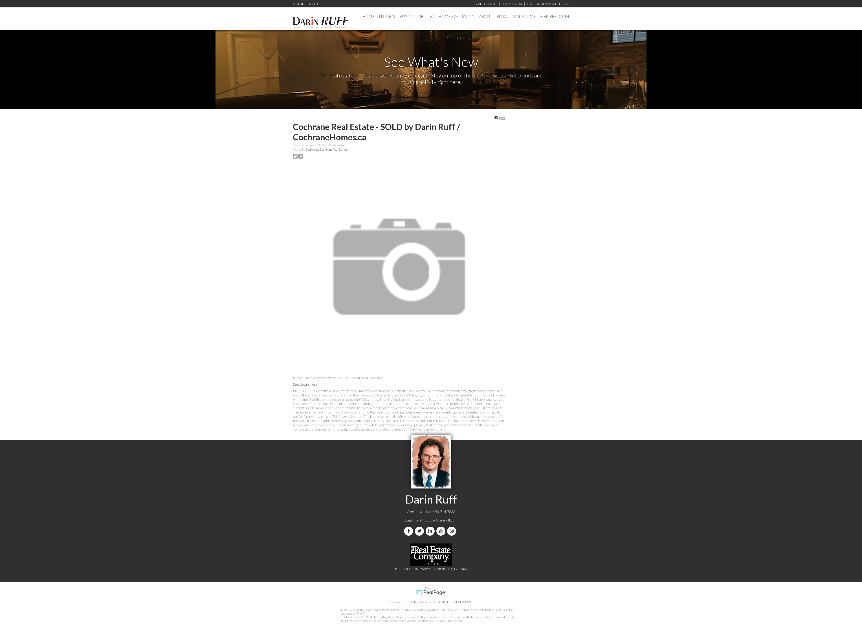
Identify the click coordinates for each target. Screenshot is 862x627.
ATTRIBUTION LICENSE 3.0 (454, 602)
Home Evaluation (457, 16)
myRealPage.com (431, 593)
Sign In (298, 4)
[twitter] (420, 531)
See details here (305, 384)
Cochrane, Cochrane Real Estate (326, 149)
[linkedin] (431, 531)
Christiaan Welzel (418, 602)
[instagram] (452, 531)
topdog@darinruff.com (440, 520)
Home (368, 16)
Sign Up (315, 4)
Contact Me (523, 16)
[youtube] (441, 531)
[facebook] (409, 531)
